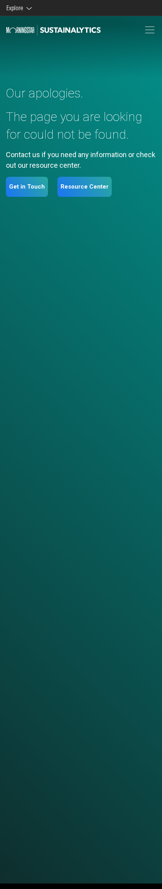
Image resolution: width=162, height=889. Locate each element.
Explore (16, 8)
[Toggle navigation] (150, 29)
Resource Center (85, 186)
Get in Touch (27, 186)
